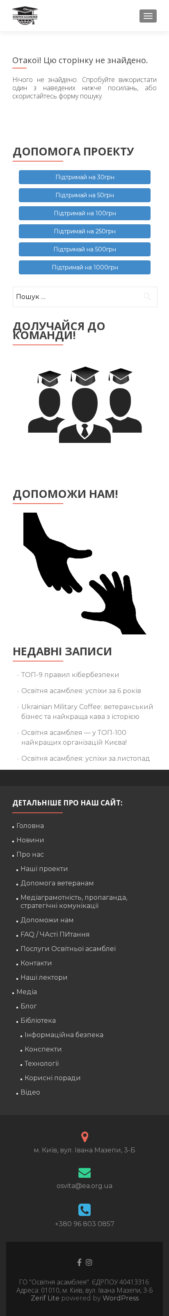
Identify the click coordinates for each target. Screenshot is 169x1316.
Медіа (26, 992)
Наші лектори (44, 977)
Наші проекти (44, 869)
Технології (42, 1063)
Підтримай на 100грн (85, 213)
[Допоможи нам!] (85, 573)
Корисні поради (53, 1078)
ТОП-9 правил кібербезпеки (70, 675)
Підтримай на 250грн (85, 231)
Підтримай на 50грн (84, 195)
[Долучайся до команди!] (85, 415)
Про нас (30, 854)
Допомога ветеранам (57, 883)
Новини (30, 840)
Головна (30, 826)
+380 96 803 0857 (84, 1224)
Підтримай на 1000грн (85, 267)
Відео (30, 1092)
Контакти (36, 963)
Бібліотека (38, 1020)
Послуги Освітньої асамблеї (68, 949)
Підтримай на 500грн (84, 249)
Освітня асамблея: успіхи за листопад (85, 758)
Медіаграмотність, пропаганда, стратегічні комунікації (74, 902)
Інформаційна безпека (64, 1035)
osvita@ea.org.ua (84, 1186)
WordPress (120, 1298)
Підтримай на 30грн (84, 177)
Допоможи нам (47, 920)
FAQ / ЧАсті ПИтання (55, 934)
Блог (29, 1006)
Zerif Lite (46, 1298)
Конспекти (43, 1049)
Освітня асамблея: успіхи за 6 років (81, 691)
